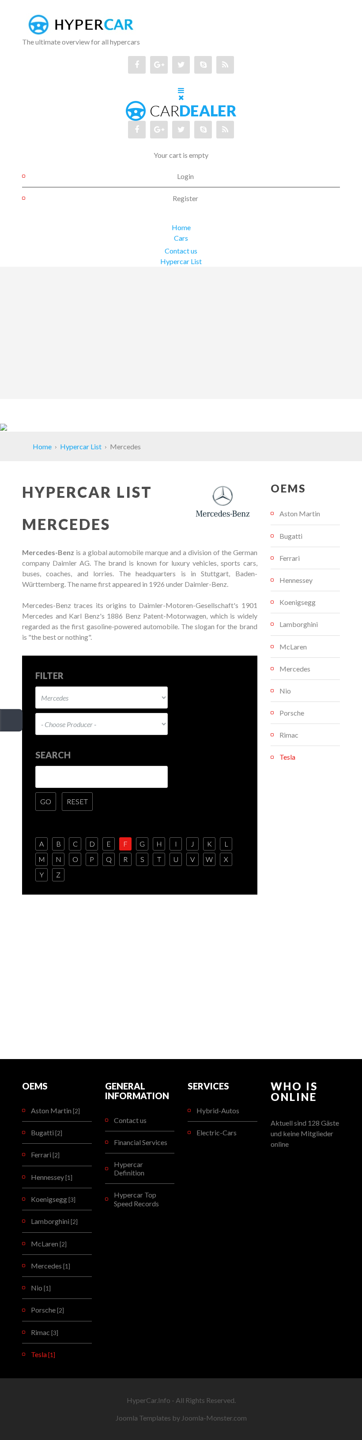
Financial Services (140, 1142)
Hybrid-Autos (217, 1110)
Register (185, 198)
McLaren (293, 646)
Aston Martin (299, 513)
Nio (285, 690)
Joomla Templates (143, 1418)
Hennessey (296, 580)
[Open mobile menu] (181, 90)
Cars (181, 238)
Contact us (181, 250)
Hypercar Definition (129, 1168)
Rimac (288, 735)
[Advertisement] (181, 333)
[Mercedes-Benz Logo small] (223, 500)
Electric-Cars (216, 1132)
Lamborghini (298, 624)
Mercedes (294, 668)
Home (181, 227)
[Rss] (225, 65)
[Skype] (203, 65)
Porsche (291, 713)
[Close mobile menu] (181, 97)
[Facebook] (137, 65)
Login (185, 176)
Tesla (287, 757)
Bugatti (290, 536)
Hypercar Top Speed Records (136, 1198)
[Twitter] (181, 65)
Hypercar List (181, 261)
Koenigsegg (297, 602)
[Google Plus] (159, 65)
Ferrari (289, 558)
